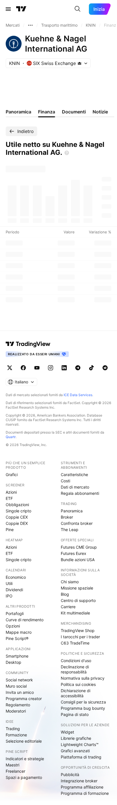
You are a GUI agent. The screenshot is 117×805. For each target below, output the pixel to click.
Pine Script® (17, 638)
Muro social (16, 686)
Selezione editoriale (24, 741)
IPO (9, 595)
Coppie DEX (17, 523)
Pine (10, 529)
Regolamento (18, 704)
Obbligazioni (17, 504)
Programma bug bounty (83, 708)
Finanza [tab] (46, 112)
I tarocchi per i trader (80, 636)
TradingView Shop (78, 630)
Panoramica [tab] (18, 112)
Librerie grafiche (76, 738)
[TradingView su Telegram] (78, 368)
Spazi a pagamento (24, 777)
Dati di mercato (75, 487)
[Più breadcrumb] (30, 25)
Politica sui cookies (78, 684)
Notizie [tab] (100, 112)
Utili (9, 583)
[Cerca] (77, 9)
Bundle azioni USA (78, 559)
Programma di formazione (85, 793)
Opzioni (13, 626)
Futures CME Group (79, 547)
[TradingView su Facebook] (23, 368)
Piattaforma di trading (81, 757)
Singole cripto (18, 510)
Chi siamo (70, 581)
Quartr (11, 437)
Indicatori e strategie (25, 758)
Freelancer (15, 771)
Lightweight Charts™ (80, 744)
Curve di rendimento (24, 619)
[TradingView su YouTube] (37, 368)
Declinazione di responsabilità (75, 669)
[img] (79, 63)
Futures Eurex (73, 553)
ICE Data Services (78, 395)
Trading (13, 728)
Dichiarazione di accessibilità (75, 693)
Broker (67, 517)
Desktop (13, 662)
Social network (19, 679)
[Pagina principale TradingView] (21, 9)
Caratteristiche (74, 474)
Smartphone (17, 656)
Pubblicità (70, 774)
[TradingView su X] (10, 368)
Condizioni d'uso (76, 660)
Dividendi (14, 589)
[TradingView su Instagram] (51, 368)
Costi (65, 480)
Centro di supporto (78, 600)
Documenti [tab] (74, 112)
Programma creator (24, 698)
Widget (67, 732)
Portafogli (15, 613)
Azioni (11, 492)
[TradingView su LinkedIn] (64, 368)
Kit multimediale (75, 612)
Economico (16, 577)
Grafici (12, 474)
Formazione (16, 734)
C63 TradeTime (75, 643)
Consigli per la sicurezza (83, 702)
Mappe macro (19, 632)
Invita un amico (20, 692)
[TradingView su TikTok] (91, 368)
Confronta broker (77, 523)
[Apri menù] (8, 9)
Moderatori (16, 711)
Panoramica (72, 510)
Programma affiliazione (82, 787)
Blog (65, 594)
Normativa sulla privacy (83, 678)
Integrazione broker (79, 780)
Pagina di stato (75, 714)
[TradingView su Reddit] (105, 368)
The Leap (69, 529)
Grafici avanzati (75, 750)
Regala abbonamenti (80, 493)
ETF (9, 498)
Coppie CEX (17, 517)
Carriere (68, 606)
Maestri (12, 764)
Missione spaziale (77, 588)
